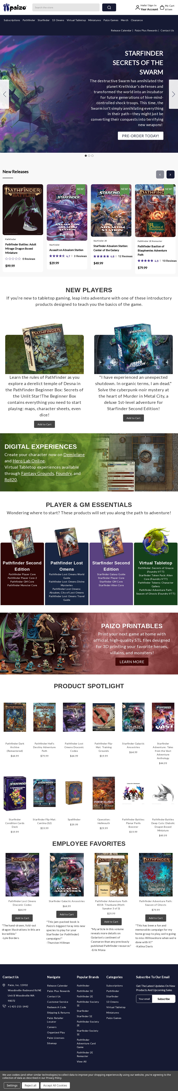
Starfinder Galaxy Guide (111, 574)
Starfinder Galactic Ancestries (67, 901)
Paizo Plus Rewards (146, 30)
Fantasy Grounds (37, 473)
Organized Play (56, 1032)
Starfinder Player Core (111, 577)
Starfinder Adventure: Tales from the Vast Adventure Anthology (163, 751)
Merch (124, 20)
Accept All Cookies (55, 1085)
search (109, 7)
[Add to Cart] (12, 212)
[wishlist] (33, 212)
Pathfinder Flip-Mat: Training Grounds (104, 747)
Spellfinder (74, 819)
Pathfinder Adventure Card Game (86, 1043)
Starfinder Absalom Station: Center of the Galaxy (111, 248)
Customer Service (57, 1001)
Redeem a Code (56, 1007)
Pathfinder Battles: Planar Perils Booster (133, 823)
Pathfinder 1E (85, 990)
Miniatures (94, 20)
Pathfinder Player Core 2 (22, 577)
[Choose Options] (57, 211)
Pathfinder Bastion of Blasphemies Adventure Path (152, 250)
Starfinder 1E (84, 1016)
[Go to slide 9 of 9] (160, 174)
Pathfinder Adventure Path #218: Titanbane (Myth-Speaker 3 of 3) (111, 905)
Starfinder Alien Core (111, 585)
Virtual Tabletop (76, 20)
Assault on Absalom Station (66, 249)
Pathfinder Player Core (22, 574)
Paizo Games (111, 20)
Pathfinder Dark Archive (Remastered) (14, 747)
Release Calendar (121, 30)
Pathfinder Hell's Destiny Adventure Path (44, 747)
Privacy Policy (53, 1078)
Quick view (19, 212)
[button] (140, 136)
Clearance (137, 20)
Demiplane (74, 454)
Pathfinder (29, 20)
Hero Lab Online (29, 460)
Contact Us (167, 30)
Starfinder (44, 20)
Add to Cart (45, 424)
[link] (20, 258)
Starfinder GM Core (111, 581)
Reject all (30, 1085)
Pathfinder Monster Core (22, 585)
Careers (51, 1027)
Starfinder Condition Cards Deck (15, 823)
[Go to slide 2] (173, 94)
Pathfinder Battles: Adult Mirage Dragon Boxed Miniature (20, 248)
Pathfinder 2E (85, 996)
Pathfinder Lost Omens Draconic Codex (74, 747)
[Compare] (26, 212)
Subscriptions (12, 20)
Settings (12, 1085)
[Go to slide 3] (4, 94)
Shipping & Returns (58, 1012)
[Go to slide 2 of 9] (171, 174)
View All (82, 1061)
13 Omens (58, 20)
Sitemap (52, 1043)
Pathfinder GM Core (22, 581)
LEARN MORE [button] (132, 661)
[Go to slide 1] (86, 156)
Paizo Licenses (55, 1037)
